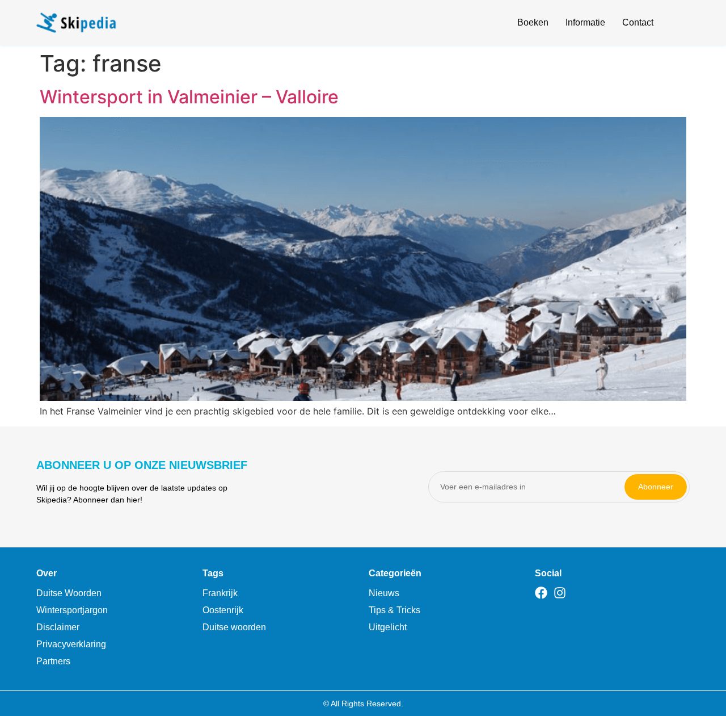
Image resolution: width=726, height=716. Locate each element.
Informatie (585, 22)
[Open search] (683, 24)
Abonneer (655, 486)
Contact (637, 22)
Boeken (532, 22)
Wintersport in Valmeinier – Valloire (189, 97)
